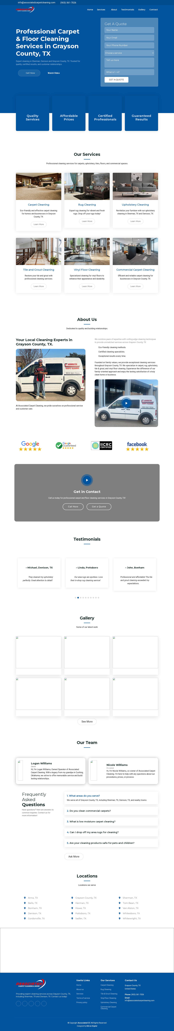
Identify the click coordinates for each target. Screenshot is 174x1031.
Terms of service (83, 998)
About (114, 9)
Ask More (73, 856)
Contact (153, 9)
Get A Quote (116, 79)
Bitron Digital (92, 1026)
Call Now (30, 73)
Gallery (141, 9)
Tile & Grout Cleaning (109, 994)
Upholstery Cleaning (109, 1002)
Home (90, 9)
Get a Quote (99, 506)
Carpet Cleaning (107, 985)
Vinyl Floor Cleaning (108, 998)
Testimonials (127, 9)
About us (80, 989)
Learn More (39, 224)
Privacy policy (81, 1002)
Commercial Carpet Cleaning (108, 1007)
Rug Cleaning (106, 989)
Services (79, 994)
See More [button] (87, 721)
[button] (75, 597)
